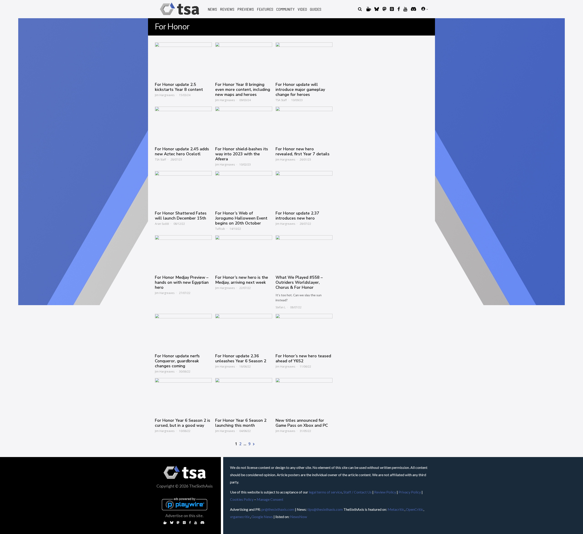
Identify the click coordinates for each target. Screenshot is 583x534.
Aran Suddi (162, 224)
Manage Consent (270, 499)
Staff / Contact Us (357, 492)
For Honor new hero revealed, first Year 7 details (303, 151)
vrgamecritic (240, 516)
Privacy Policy (410, 492)
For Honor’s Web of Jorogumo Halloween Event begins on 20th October (241, 218)
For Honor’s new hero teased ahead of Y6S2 (303, 358)
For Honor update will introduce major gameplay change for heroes (300, 89)
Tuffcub (220, 229)
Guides (315, 9)
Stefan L (281, 307)
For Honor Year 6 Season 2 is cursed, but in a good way (182, 423)
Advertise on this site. (184, 515)
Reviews (227, 9)
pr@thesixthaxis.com (277, 509)
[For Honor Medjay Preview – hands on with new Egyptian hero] (183, 252)
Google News (262, 516)
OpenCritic (414, 509)
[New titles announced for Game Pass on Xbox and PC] (304, 395)
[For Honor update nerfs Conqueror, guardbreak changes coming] (183, 331)
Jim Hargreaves (164, 95)
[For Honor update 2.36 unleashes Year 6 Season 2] (243, 331)
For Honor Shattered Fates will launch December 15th (181, 215)
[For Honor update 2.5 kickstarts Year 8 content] (183, 59)
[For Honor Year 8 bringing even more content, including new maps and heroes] (243, 59)
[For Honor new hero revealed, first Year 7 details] (304, 124)
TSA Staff (281, 100)
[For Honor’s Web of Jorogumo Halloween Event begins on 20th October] (243, 188)
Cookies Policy (241, 499)
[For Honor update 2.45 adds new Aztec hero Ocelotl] (183, 124)
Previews (245, 9)
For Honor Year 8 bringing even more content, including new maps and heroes (242, 89)
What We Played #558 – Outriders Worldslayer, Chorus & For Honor (299, 282)
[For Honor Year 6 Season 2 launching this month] (243, 395)
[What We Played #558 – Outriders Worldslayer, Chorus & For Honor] (304, 252)
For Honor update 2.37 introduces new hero (297, 215)
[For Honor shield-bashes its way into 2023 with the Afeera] (243, 124)
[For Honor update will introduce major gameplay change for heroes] (304, 59)
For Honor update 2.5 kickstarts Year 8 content (179, 87)
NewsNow (298, 516)
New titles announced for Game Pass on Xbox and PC (302, 423)
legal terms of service (325, 492)
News (212, 9)
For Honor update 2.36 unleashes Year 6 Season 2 (240, 358)
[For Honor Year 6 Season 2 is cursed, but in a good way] (183, 395)
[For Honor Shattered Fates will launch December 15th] (183, 188)
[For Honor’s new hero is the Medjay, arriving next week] (243, 252)
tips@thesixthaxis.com (325, 509)
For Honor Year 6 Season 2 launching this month (240, 423)
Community (285, 9)
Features (265, 9)
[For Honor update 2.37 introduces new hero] (304, 188)
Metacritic (396, 509)
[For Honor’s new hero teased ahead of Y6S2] (304, 331)
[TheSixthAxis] (179, 16)
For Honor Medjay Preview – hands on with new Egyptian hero (182, 282)
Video (302, 9)
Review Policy (385, 492)
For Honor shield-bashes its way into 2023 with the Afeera (241, 154)
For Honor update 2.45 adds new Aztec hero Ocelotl (182, 151)
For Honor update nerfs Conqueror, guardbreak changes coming (177, 361)
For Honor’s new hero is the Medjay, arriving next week (241, 280)
